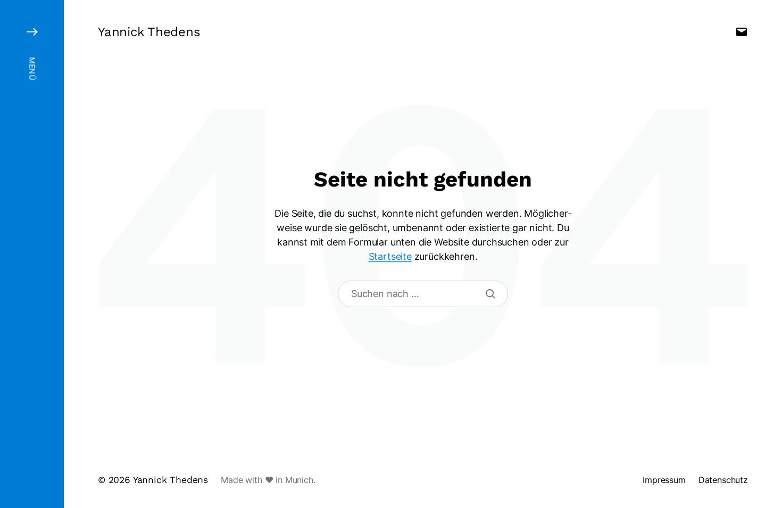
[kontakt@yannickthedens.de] (741, 32)
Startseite (390, 256)
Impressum (664, 480)
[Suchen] (490, 294)
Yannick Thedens (149, 31)
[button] (32, 254)
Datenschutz (723, 480)
